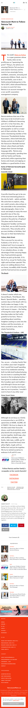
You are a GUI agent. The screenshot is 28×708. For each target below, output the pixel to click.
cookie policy (16, 700)
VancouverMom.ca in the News (9, 659)
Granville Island (6, 171)
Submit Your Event (6, 680)
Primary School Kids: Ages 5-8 (8, 645)
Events (11, 574)
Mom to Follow (20, 55)
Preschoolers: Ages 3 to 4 (7, 642)
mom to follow (10, 488)
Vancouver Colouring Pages (8, 663)
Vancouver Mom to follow (13, 489)
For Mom (12, 592)
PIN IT (14, 105)
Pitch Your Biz (4, 682)
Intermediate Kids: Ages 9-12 (8, 647)
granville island (11, 487)
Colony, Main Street (8, 237)
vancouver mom (19, 488)
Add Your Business (6, 676)
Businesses (4, 632)
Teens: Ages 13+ (5, 649)
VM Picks (3, 630)
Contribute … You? (6, 661)
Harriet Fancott (11, 27)
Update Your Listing (6, 678)
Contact (3, 666)
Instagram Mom (20, 487)
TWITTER (14, 482)
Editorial (12, 546)
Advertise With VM (6, 674)
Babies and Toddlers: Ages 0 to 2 (9, 640)
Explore (3, 624)
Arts (12, 455)
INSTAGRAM (14, 478)
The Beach (4, 273)
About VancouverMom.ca (7, 657)
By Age (3, 626)
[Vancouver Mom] (14, 3)
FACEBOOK (14, 474)
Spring (3, 622)
